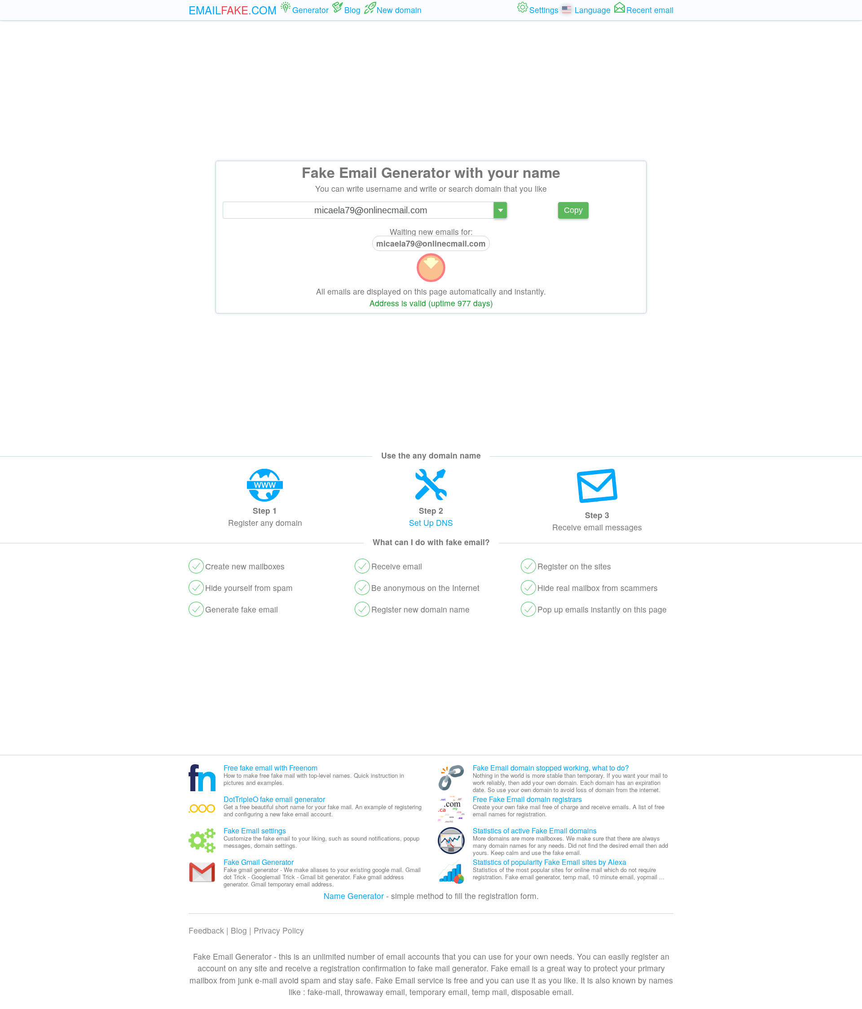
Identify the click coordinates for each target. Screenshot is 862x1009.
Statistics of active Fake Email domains (535, 830)
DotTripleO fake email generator (274, 799)
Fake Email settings (255, 830)
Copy (573, 210)
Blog (239, 930)
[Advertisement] (431, 91)
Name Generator (354, 895)
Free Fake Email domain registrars (527, 799)
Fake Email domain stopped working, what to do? (551, 767)
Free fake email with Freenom (270, 767)
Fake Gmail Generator (259, 862)
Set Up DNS (431, 522)
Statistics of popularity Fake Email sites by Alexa (549, 862)
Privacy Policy (279, 930)
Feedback (206, 930)
